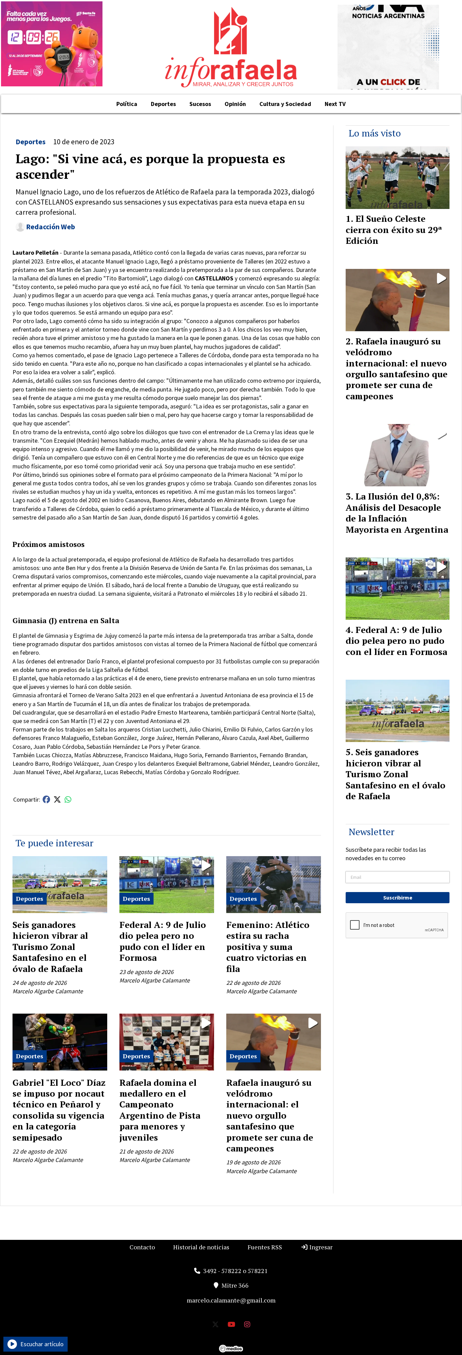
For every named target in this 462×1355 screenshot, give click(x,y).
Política (126, 104)
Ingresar (320, 1247)
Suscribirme (397, 897)
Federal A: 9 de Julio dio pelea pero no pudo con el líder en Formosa (162, 941)
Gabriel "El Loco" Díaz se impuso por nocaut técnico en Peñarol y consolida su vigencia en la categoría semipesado (59, 1110)
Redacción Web (50, 227)
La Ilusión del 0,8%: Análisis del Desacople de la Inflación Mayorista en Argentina (397, 512)
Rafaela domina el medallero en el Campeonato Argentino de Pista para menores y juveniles (159, 1110)
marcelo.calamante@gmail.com (231, 1300)
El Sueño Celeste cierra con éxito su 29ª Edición (394, 229)
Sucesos (200, 104)
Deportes (163, 104)
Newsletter (371, 831)
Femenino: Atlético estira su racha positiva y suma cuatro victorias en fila (267, 946)
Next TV (335, 104)
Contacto (142, 1247)
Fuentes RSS (265, 1247)
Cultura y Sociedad (285, 104)
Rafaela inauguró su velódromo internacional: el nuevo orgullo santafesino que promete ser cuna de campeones (269, 1115)
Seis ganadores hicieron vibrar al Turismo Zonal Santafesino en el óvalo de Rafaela (50, 946)
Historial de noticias (201, 1247)
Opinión (235, 104)
